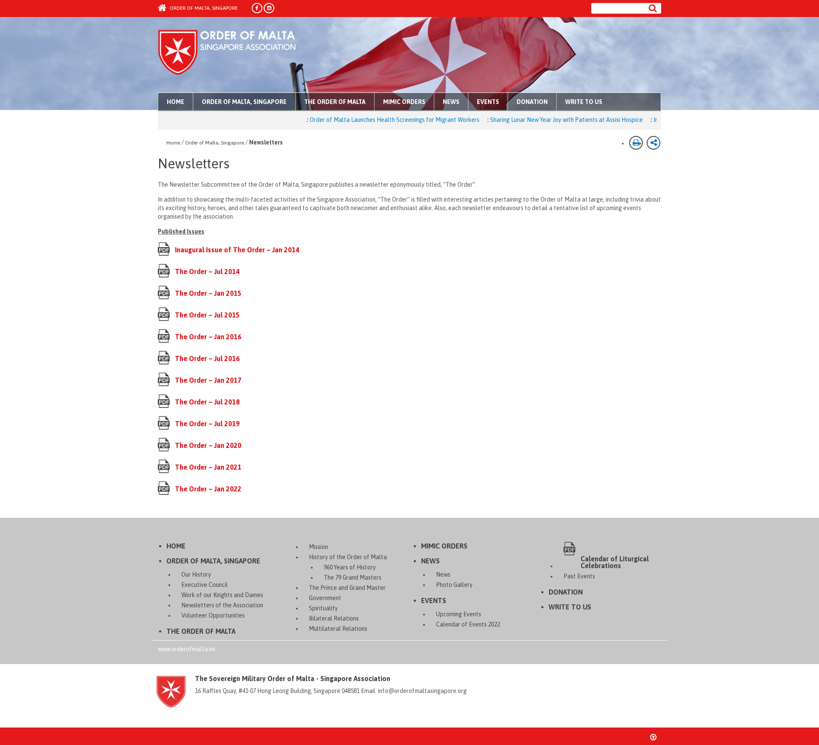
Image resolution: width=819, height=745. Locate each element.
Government (325, 598)
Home (175, 101)
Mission (318, 546)
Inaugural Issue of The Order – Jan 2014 (237, 250)
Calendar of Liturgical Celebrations (615, 562)
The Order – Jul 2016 (207, 358)
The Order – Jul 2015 (207, 315)
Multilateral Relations (338, 628)
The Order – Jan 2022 (208, 489)
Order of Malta (237, 55)
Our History (196, 574)
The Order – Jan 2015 (208, 293)
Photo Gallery (454, 584)
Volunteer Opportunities (213, 615)
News (451, 101)
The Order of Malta (335, 101)
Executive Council (204, 584)
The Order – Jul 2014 (207, 271)
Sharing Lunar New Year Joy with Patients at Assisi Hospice (545, 119)
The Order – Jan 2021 (208, 467)
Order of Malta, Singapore (203, 8)
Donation (532, 101)
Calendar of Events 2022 (468, 624)
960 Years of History (350, 567)
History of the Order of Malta (348, 557)
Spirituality (323, 608)
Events (488, 101)
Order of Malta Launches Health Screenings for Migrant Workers (372, 119)
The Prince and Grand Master (347, 587)
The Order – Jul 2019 (207, 423)
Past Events (579, 576)
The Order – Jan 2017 (208, 380)
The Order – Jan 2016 (208, 337)
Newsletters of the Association (222, 605)
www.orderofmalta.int (187, 649)
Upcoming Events (458, 614)
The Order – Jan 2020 (208, 445)
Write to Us (583, 101)
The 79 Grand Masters (352, 577)
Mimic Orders (404, 101)
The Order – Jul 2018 (208, 402)
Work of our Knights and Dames (222, 595)
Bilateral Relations (334, 618)
